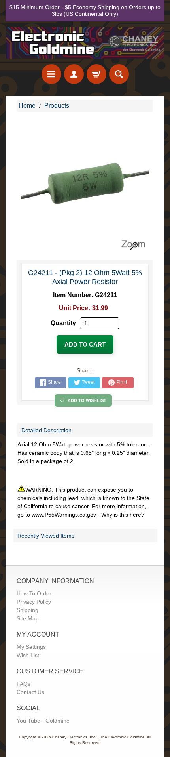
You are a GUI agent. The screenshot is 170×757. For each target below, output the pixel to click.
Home (27, 105)
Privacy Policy (34, 602)
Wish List (28, 655)
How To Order (34, 593)
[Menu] (51, 74)
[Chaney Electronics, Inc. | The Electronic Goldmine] (85, 43)
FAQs (23, 684)
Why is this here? (122, 514)
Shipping (27, 610)
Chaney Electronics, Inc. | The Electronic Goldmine (98, 737)
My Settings (31, 647)
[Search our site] (119, 74)
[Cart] (96, 74)
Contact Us (30, 692)
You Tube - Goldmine (43, 720)
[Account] (74, 74)
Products (56, 105)
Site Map (28, 618)
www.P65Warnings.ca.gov (64, 514)
